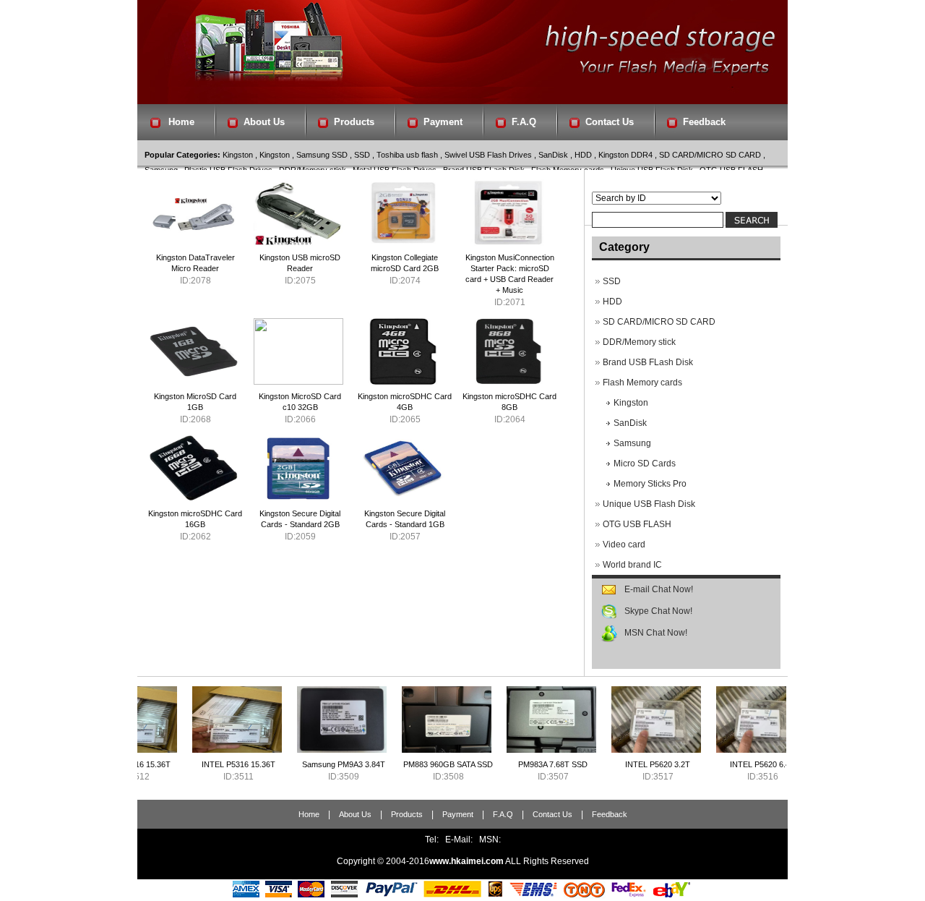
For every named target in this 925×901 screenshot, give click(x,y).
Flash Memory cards (642, 382)
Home (181, 121)
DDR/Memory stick (639, 342)
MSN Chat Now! (655, 633)
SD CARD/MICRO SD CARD (710, 154)
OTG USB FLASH (637, 524)
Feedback (704, 121)
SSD (362, 154)
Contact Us (609, 121)
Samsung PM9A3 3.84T (310, 764)
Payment (442, 121)
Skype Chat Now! (658, 611)
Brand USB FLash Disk (648, 362)
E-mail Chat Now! (658, 589)
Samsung (632, 443)
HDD (583, 154)
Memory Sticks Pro (650, 484)
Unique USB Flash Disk (649, 504)
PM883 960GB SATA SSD (415, 764)
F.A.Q (524, 121)
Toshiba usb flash (407, 154)
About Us (264, 121)
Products (354, 121)
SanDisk (553, 154)
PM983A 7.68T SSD (519, 764)
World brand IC (632, 565)
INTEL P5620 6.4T (729, 764)
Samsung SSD (322, 154)
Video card (624, 544)
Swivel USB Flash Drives (488, 154)
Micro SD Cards (645, 463)
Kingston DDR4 (625, 154)
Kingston (238, 154)
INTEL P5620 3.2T (624, 764)
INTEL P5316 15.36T (205, 764)
